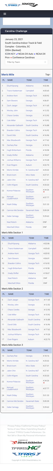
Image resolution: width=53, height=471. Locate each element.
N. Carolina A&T (32, 170)
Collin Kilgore (12, 185)
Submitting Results (35, 429)
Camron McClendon (15, 210)
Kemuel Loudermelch (12, 198)
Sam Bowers (12, 101)
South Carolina (32, 125)
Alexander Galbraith (15, 125)
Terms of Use (13, 429)
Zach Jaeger (12, 105)
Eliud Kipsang (12, 86)
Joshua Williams (14, 160)
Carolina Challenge (16, 31)
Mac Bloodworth (13, 140)
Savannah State (32, 210)
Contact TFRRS (15, 432)
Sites (23, 429)
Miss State (30, 175)
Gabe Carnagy (13, 216)
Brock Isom (11, 175)
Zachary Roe (12, 145)
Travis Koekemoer (14, 91)
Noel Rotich (11, 222)
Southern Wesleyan (30, 191)
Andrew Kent (12, 96)
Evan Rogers (12, 165)
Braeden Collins (13, 130)
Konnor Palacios (13, 191)
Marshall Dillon (13, 227)
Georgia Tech (31, 96)
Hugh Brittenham (14, 150)
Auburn (29, 165)
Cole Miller (11, 120)
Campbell (30, 91)
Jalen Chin (11, 180)
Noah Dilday (12, 204)
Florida (29, 150)
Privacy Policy (14, 426)
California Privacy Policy (33, 426)
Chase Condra (13, 115)
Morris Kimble (13, 170)
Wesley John (12, 110)
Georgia (29, 101)
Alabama (29, 86)
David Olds (11, 135)
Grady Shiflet (12, 155)
